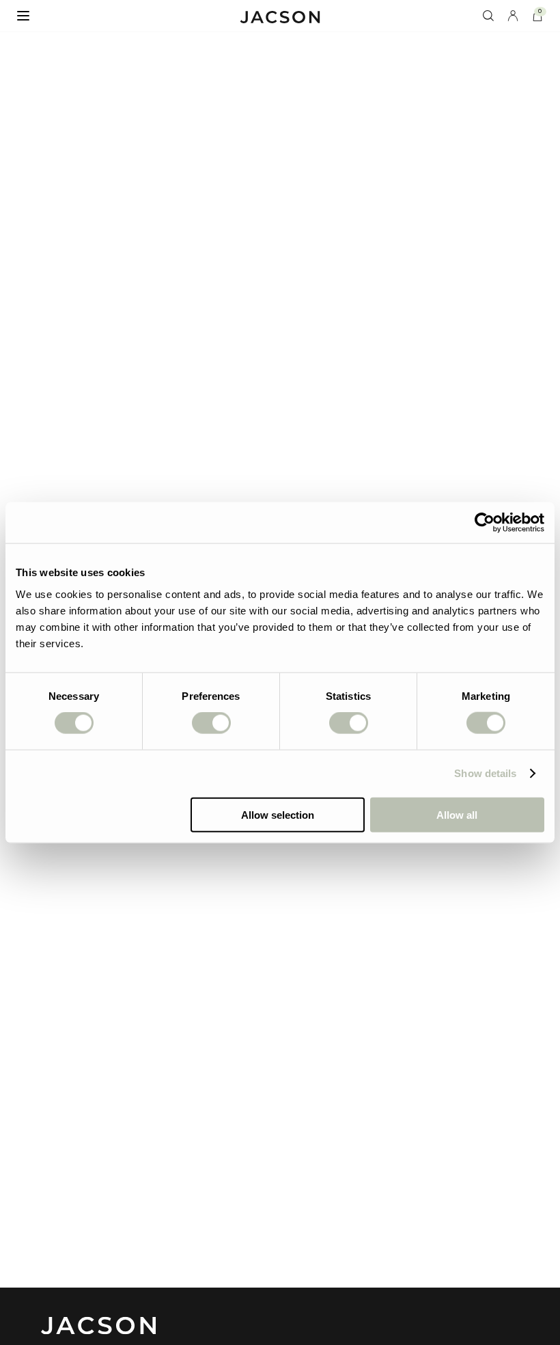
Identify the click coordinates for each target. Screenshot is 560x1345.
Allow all (456, 814)
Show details (485, 773)
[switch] (211, 723)
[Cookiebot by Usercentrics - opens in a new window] (484, 523)
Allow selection (277, 814)
